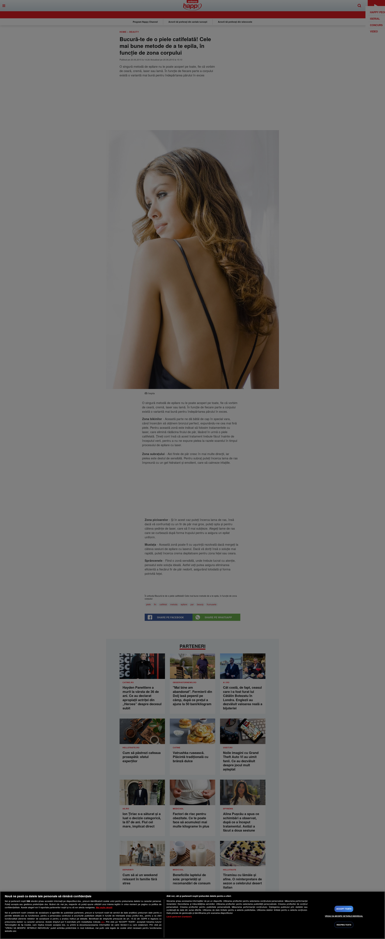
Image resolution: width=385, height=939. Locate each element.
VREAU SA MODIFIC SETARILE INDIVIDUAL (344, 916)
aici (102, 921)
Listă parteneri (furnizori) (179, 916)
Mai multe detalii (104, 907)
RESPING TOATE (344, 924)
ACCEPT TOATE (344, 908)
